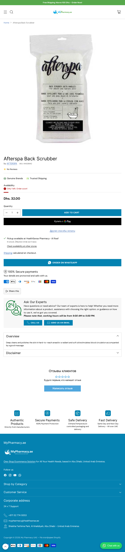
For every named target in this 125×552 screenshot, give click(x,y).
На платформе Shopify (50, 537)
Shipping (8, 253)
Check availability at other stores (22, 246)
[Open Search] (11, 12)
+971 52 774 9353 (18, 515)
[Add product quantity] (17, 212)
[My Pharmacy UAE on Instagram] (10, 475)
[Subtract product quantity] (6, 212)
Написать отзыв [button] (63, 388)
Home (6, 22)
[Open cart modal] (119, 12)
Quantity (8, 206)
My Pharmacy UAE (29, 537)
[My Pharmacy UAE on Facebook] (5, 475)
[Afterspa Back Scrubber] (62, 89)
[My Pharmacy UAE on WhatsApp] (20, 475)
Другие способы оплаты (62, 231)
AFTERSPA (12, 163)
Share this (14, 291)
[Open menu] (5, 12)
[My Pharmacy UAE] (62, 12)
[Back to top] (5, 547)
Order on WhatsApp (64, 262)
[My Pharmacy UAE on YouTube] (15, 475)
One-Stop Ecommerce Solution (20, 461)
